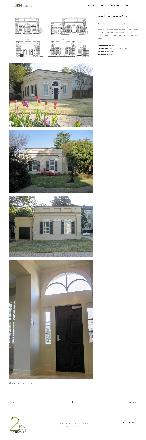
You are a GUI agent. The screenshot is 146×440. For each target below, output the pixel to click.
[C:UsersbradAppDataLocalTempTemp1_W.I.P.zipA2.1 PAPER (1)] (51, 37)
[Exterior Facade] (51, 161)
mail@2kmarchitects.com (72, 423)
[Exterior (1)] (51, 95)
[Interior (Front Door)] (51, 319)
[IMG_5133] (51, 226)
